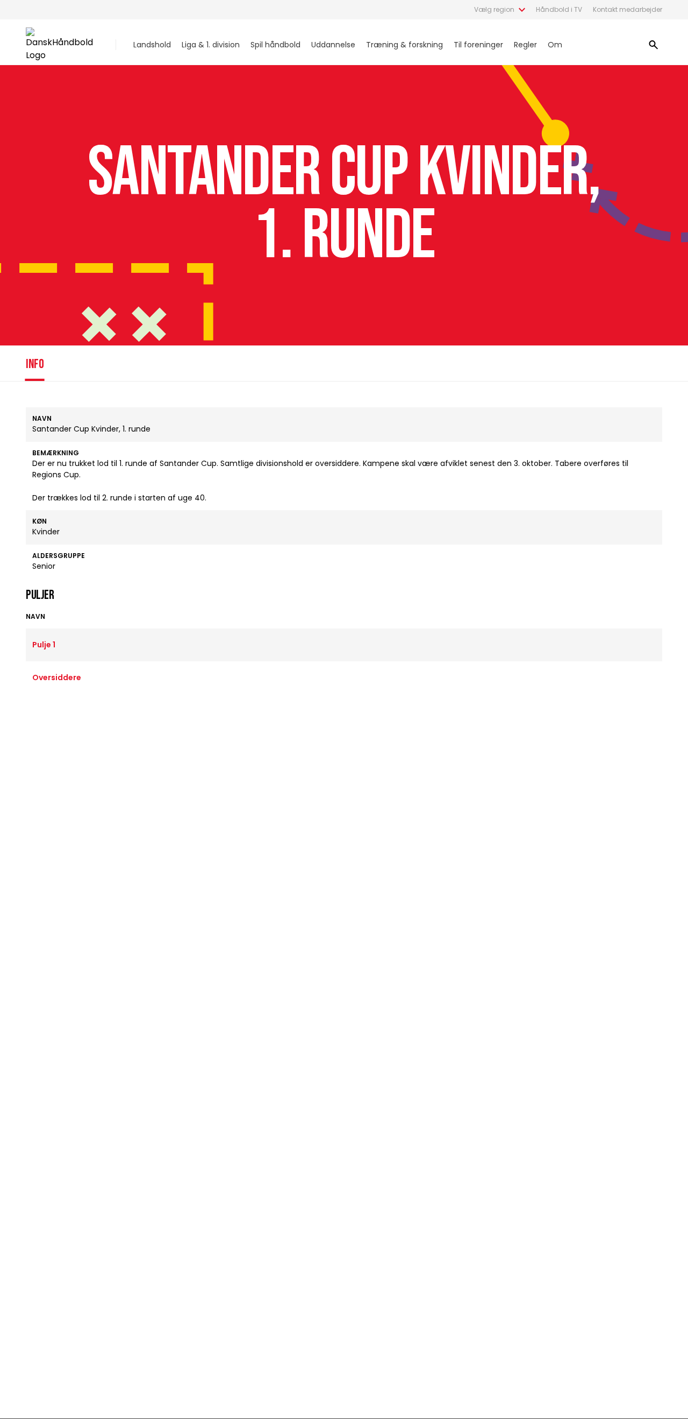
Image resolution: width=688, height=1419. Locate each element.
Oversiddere (56, 677)
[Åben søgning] (653, 44)
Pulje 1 (43, 644)
